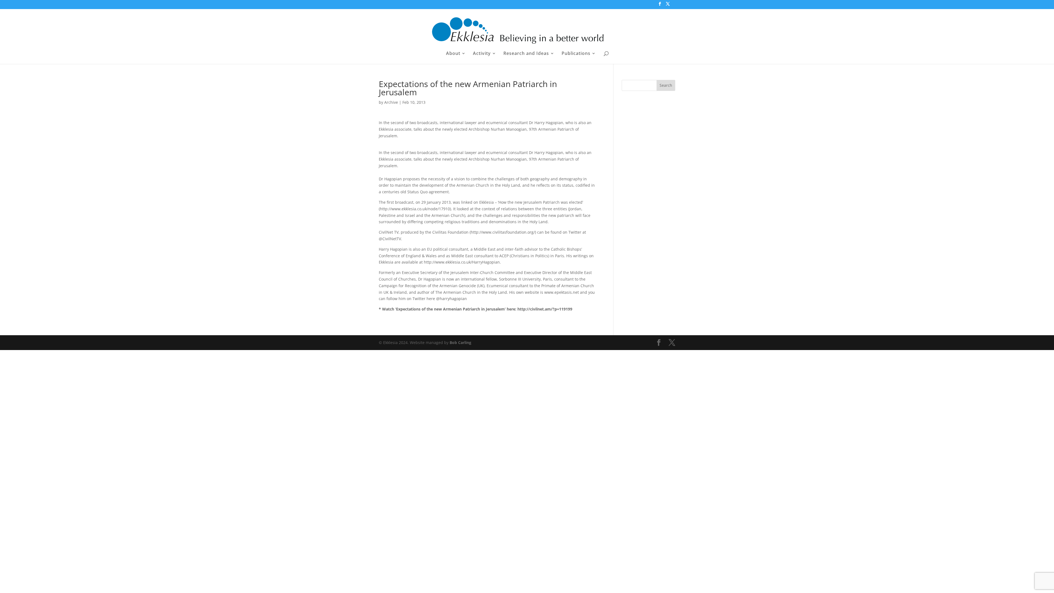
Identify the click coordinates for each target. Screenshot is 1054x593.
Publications (576, 53)
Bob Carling (460, 342)
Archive (391, 102)
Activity (482, 53)
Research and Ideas (526, 53)
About (453, 53)
